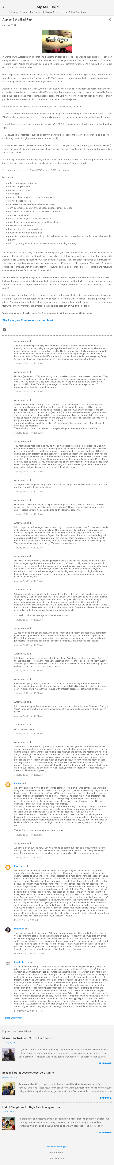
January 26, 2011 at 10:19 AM (28, 471)
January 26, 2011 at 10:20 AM (28, 547)
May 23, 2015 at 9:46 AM (26, 920)
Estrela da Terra (22, 962)
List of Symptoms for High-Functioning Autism (31, 1107)
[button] (110, 20)
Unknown (18, 866)
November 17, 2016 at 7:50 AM (29, 953)
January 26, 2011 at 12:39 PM (28, 834)
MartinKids (19, 928)
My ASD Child (48, 7)
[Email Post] (4, 330)
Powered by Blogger (57, 1146)
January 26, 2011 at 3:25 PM (27, 857)
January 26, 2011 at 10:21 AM (28, 670)
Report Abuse (57, 1158)
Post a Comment (13, 1018)
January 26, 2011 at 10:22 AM (28, 775)
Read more (105, 1063)
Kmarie (17, 783)
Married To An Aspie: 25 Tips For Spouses (27, 1038)
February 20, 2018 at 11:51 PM (28, 1010)
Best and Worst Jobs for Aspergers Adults (28, 1072)
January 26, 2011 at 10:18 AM (28, 363)
